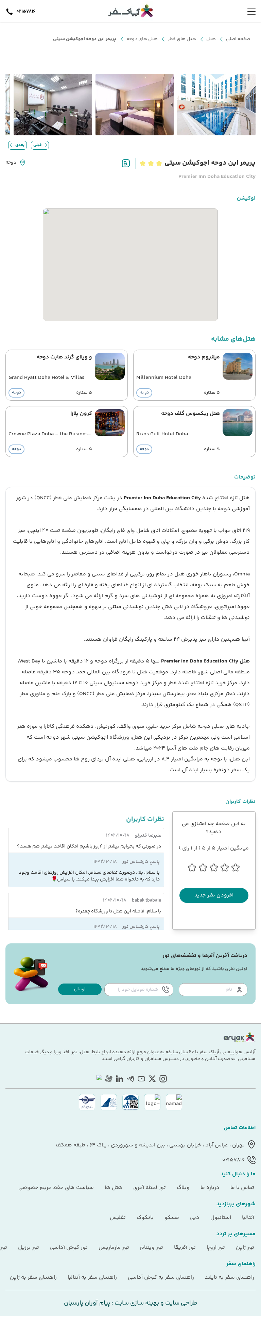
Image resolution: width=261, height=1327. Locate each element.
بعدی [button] (19, 145)
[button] (80, 989)
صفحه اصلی (238, 39)
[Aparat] (109, 1079)
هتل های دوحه (142, 39)
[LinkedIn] (120, 1079)
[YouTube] (141, 1079)
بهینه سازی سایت (136, 1303)
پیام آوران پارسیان (87, 1303)
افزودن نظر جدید (213, 895)
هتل (211, 39)
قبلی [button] (37, 145)
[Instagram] (163, 1079)
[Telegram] (130, 1079)
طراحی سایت (180, 1303)
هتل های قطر (182, 39)
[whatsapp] (98, 1079)
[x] (152, 1079)
